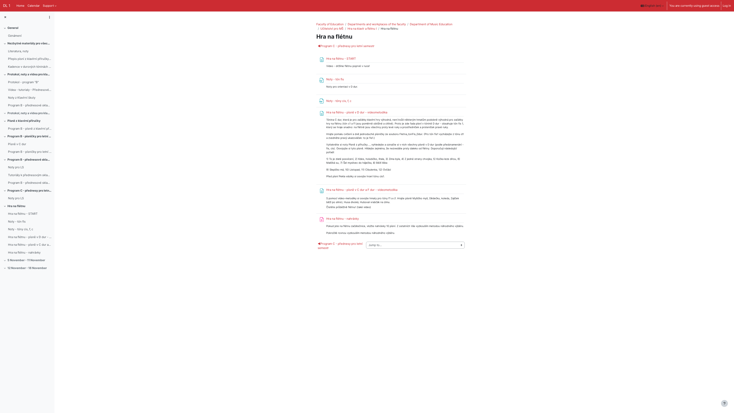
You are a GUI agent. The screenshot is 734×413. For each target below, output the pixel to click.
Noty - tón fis (17, 221)
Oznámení (15, 35)
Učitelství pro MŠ (331, 28)
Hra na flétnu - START (23, 213)
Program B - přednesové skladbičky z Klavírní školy (29, 105)
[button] (652, 5)
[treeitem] (27, 32)
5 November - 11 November (26, 260)
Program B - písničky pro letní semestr (29, 136)
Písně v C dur (17, 144)
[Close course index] (5, 17)
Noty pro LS (16, 167)
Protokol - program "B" (23, 82)
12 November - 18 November (27, 268)
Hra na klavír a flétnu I (362, 28)
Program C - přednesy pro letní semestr (29, 190)
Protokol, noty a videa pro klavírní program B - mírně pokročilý (29, 74)
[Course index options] (49, 17)
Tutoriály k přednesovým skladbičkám (29, 175)
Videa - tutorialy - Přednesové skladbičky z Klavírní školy (29, 90)
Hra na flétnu (16, 206)
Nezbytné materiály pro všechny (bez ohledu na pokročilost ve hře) (29, 43)
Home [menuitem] (20, 5)
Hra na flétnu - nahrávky (24, 252)
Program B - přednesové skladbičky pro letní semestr (29, 183)
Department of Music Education (431, 24)
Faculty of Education (330, 24)
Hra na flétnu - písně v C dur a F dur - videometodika (29, 244)
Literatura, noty (18, 51)
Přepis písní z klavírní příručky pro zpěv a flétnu (29, 59)
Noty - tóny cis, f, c (20, 229)
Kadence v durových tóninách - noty (29, 66)
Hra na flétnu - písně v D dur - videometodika (29, 237)
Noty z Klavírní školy (21, 97)
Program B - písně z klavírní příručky (29, 128)
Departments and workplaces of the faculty (377, 24)
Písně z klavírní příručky (24, 121)
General (12, 28)
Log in (727, 5)
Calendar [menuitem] (34, 5)
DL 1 (6, 5)
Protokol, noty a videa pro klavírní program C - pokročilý (29, 113)
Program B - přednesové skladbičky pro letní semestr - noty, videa (29, 159)
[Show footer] (724, 403)
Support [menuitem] (48, 5)
